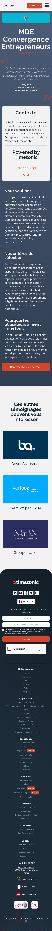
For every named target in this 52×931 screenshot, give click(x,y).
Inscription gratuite (34, 5)
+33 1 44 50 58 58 (26, 862)
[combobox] (26, 601)
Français (26, 602)
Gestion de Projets (26, 168)
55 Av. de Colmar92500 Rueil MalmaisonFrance (26, 870)
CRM (26, 174)
